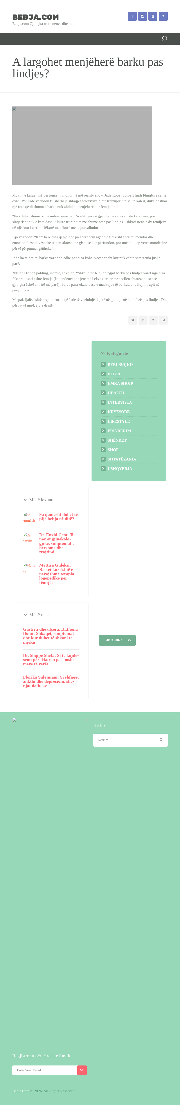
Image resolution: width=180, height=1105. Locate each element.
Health (116, 393)
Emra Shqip (120, 383)
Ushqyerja (120, 468)
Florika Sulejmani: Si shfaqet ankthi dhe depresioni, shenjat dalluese (51, 681)
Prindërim (119, 431)
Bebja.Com (20, 1091)
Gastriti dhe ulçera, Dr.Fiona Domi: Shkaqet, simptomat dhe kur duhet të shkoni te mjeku (50, 636)
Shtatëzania (122, 459)
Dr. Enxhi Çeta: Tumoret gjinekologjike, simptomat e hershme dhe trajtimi (57, 543)
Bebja (114, 374)
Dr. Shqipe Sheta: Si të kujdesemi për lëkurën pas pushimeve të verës (51, 659)
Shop (113, 450)
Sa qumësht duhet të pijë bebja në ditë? (58, 516)
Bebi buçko (120, 364)
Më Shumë (115, 640)
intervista (120, 402)
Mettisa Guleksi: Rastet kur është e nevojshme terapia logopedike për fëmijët (56, 574)
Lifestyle (119, 421)
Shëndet (117, 440)
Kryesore (119, 412)
